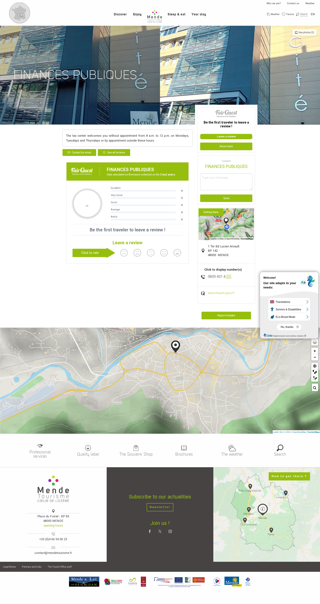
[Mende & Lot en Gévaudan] (84, 581)
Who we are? (273, 3)
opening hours (53, 525)
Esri (281, 432)
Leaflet (275, 432)
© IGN (287, 432)
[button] (302, 14)
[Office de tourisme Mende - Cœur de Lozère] (154, 16)
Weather (309, 3)
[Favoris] (288, 14)
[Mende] (233, 581)
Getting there (211, 212)
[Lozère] (132, 581)
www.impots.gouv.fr (221, 293)
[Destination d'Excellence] (217, 581)
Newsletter (160, 507)
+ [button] (315, 351)
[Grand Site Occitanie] (143, 581)
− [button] (315, 357)
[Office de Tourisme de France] (247, 581)
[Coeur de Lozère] (113, 581)
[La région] (179, 581)
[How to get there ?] (19, 22)
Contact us (293, 3)
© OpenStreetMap (298, 432)
